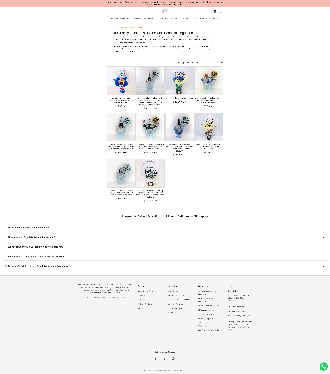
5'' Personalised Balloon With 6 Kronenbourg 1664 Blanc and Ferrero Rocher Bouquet (150, 147)
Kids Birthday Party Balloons (210, 330)
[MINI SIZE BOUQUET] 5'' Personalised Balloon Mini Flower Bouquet (121, 100)
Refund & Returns (175, 304)
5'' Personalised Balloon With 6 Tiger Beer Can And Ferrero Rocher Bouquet (208, 100)
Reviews (141, 295)
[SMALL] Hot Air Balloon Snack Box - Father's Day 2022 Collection (209, 147)
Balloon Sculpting (205, 318)
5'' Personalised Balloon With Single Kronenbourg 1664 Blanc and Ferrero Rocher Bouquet (121, 147)
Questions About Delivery (179, 300)
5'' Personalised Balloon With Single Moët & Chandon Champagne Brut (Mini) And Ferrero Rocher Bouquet (150, 101)
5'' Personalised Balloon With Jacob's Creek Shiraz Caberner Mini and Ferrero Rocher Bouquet (179, 148)
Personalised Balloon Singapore (207, 292)
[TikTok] (165, 358)
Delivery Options (145, 304)
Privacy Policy (173, 313)
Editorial (141, 300)
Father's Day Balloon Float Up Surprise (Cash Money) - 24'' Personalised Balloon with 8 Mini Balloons (150, 194)
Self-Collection (174, 291)
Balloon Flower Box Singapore (206, 299)
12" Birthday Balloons (207, 314)
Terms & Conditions (176, 308)
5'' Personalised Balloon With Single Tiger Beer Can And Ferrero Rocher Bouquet (121, 193)
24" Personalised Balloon (208, 306)
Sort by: (181, 62)
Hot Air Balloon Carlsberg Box (179, 98)
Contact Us (142, 308)
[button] (110, 11)
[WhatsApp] (173, 358)
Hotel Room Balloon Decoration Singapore (207, 324)
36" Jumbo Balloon (206, 310)
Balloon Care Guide (176, 295)
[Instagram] (156, 358)
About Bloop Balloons (147, 291)
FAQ (139, 313)
